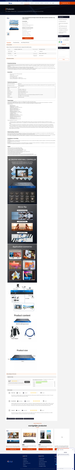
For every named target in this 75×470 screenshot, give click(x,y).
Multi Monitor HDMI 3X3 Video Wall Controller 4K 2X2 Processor (13, 446)
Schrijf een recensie (27, 382)
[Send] (73, 469)
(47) (62, 32)
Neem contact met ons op (26, 463)
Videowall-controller (13, 11)
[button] (7, 438)
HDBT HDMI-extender (42, 463)
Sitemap (24, 464)
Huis (6, 11)
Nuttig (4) (43, 410)
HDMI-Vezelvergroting (42, 464)
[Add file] (57, 469)
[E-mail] (61, 42)
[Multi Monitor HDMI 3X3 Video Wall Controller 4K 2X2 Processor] (13, 437)
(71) (63, 24)
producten (9, 11)
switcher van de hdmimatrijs (43, 461)
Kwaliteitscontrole (25, 461)
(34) (62, 21)
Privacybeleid (25, 466)
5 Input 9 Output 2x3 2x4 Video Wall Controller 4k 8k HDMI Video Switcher (29, 446)
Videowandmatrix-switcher (10, 418)
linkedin (56, 464)
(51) (63, 28)
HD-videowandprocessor (19, 418)
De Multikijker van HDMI (42, 466)
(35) (63, 26)
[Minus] (72, 449)
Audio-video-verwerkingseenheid (28, 418)
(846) (63, 19)
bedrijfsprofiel (25, 458)
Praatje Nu (64, 44)
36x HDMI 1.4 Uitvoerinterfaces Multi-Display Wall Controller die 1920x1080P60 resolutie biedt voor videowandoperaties (45, 447)
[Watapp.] (59, 42)
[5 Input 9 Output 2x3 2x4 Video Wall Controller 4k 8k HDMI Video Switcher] (29, 437)
